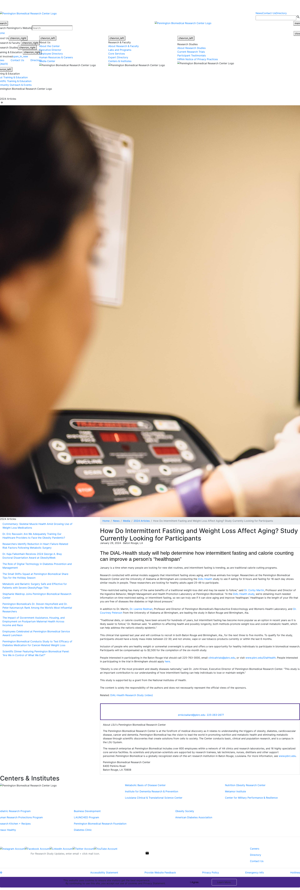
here (167, 661)
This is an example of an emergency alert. (54, 4)
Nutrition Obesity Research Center (245, 785)
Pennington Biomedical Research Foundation (100, 823)
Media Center (47, 61)
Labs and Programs (119, 49)
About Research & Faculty (123, 46)
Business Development (87, 811)
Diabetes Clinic (83, 829)
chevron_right (18, 38)
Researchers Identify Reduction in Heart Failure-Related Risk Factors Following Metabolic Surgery (35, 545)
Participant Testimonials (191, 55)
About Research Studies (191, 48)
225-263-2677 (215, 714)
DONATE (189, 93)
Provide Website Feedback (160, 872)
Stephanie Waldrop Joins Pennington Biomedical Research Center (36, 595)
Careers (254, 848)
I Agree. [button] (194, 882)
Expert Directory (118, 57)
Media (126, 520)
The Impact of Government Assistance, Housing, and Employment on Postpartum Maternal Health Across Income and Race (33, 621)
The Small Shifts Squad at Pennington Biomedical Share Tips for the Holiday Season (35, 575)
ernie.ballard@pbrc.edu (191, 714)
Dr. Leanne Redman (141, 608)
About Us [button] (83, 93)
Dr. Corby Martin (254, 590)
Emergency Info (254, 872)
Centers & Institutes (119, 61)
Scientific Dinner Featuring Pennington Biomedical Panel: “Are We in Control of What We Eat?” (35, 653)
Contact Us (269, 13)
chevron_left (47, 38)
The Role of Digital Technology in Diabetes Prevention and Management (37, 565)
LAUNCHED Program (86, 817)
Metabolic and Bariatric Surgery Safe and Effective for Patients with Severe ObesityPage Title (34, 585)
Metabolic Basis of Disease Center (145, 785)
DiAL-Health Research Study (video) (131, 695)
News (259, 13)
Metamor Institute (235, 791)
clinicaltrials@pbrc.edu (221, 657)
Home (106, 520)
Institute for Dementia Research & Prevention (151, 791)
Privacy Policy (210, 872)
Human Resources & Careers (56, 57)
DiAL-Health (205, 578)
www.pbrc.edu (287, 756)
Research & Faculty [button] (102, 93)
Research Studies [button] (126, 93)
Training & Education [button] (150, 93)
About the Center (49, 46)
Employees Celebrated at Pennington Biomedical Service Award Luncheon (36, 633)
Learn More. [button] (224, 882)
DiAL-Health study (243, 593)
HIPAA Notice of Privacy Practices (197, 59)
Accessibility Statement (104, 872)
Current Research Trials (191, 51)
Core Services (116, 53)
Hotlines (295, 872)
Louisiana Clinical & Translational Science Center (153, 797)
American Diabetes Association (193, 817)
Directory (281, 13)
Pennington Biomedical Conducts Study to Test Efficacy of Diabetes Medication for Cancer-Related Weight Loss (37, 643)
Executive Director (50, 49)
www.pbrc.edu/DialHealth (260, 657)
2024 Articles (142, 520)
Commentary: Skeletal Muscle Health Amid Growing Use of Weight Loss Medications (37, 525)
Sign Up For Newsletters (14, 852)
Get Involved (172, 93)
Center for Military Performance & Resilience (251, 797)
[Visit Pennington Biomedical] (37, 94)
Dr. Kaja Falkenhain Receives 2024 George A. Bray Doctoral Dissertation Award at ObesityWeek (32, 555)
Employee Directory (51, 53)
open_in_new (20, 56)
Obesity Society (184, 811)
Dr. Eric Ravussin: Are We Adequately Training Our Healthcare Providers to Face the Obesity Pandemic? (33, 535)
